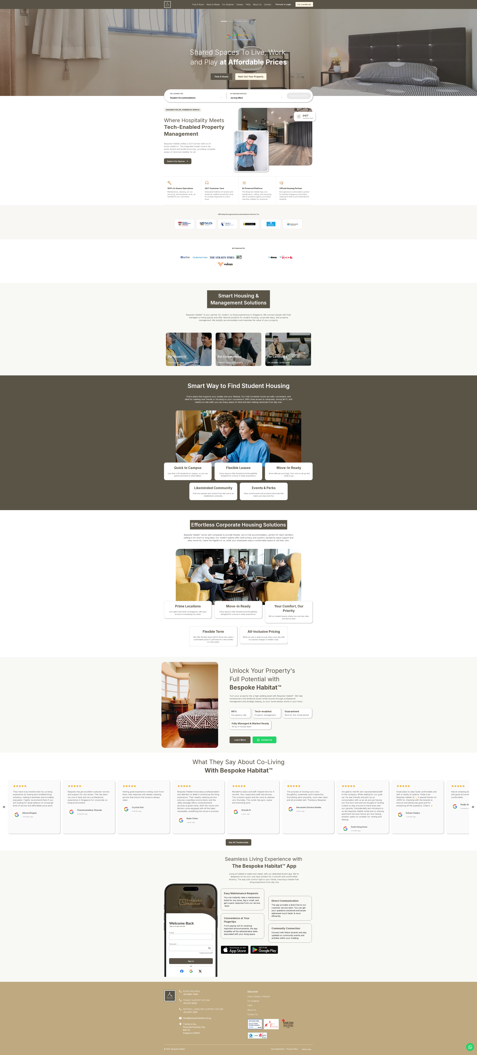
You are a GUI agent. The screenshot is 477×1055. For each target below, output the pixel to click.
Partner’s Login (283, 4)
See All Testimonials (238, 842)
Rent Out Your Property (250, 76)
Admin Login (306, 1049)
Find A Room (221, 76)
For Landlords (304, 4)
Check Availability (299, 96)
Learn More (240, 740)
